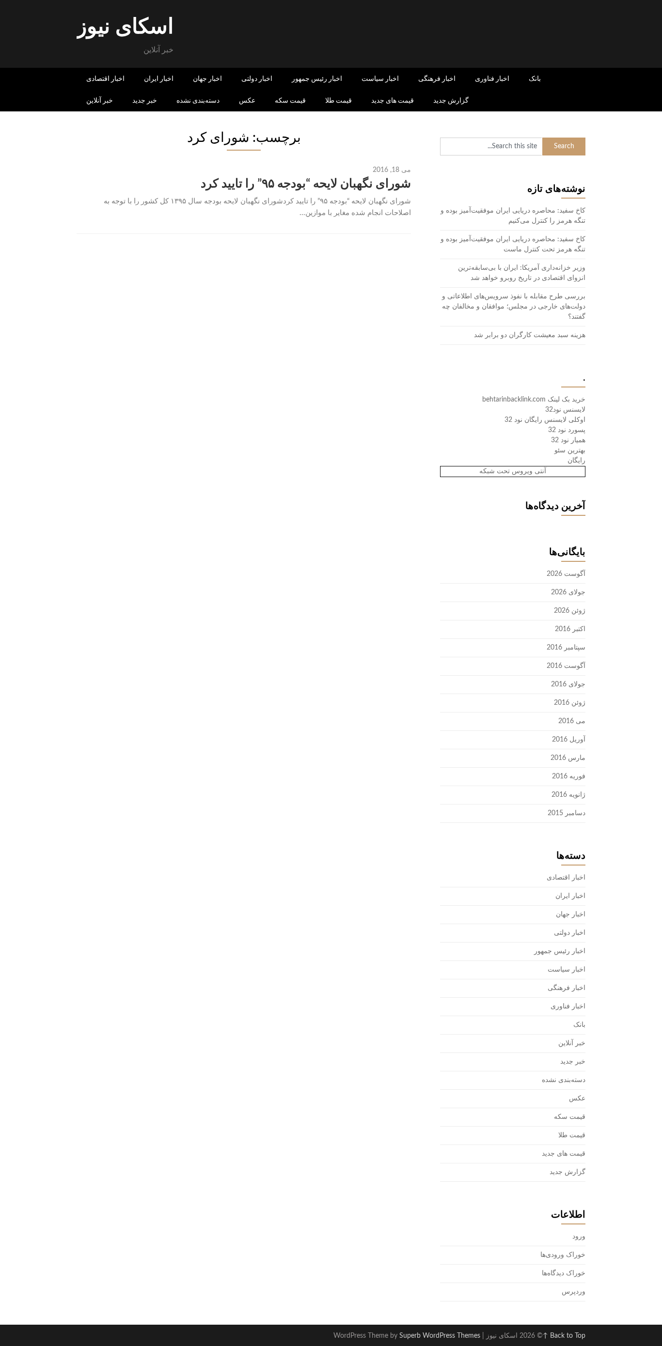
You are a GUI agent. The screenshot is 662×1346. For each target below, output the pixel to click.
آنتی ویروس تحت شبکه (512, 471)
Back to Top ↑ (564, 1335)
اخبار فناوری (492, 78)
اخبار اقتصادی (105, 78)
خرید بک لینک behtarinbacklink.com (533, 399)
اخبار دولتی (256, 78)
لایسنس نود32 (565, 409)
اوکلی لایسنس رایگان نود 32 (544, 420)
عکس (247, 100)
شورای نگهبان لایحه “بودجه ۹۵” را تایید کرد (306, 184)
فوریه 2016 (568, 776)
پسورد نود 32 (566, 430)
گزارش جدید (451, 100)
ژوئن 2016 (569, 702)
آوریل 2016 (568, 739)
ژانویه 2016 (568, 794)
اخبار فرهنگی (437, 78)
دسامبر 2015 (566, 813)
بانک (535, 78)
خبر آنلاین (99, 100)
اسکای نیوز (125, 27)
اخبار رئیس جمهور (317, 78)
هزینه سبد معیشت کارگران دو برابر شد (529, 335)
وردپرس (573, 1291)
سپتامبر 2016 (566, 647)
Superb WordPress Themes (439, 1335)
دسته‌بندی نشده (198, 100)
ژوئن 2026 (569, 610)
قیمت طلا (338, 100)
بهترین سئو (569, 450)
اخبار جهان (207, 78)
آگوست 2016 (566, 666)
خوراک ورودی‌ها (562, 1255)
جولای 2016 (568, 684)
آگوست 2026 (566, 574)
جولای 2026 (568, 592)
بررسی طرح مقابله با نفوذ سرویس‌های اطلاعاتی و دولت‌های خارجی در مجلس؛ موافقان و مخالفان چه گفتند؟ (513, 306)
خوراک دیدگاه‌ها (563, 1273)
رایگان (576, 460)
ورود (578, 1236)
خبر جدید (144, 100)
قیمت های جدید (392, 100)
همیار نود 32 (568, 440)
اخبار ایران (158, 78)
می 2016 (571, 721)
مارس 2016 (568, 758)
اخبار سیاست (380, 78)
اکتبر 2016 (570, 629)
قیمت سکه (290, 100)
